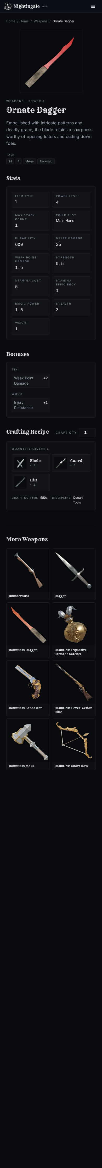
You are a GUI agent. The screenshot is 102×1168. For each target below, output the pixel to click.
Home (10, 21)
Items (24, 21)
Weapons (40, 21)
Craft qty (66, 432)
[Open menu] (93, 6)
